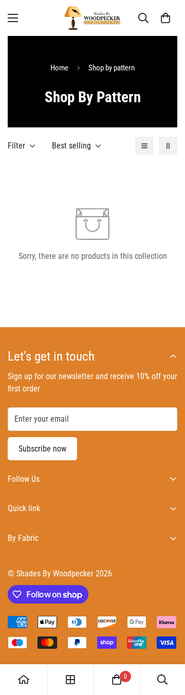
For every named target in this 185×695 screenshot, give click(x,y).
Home (59, 67)
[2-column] (168, 146)
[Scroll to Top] (166, 640)
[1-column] (144, 146)
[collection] (70, 679)
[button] (165, 18)
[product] (23, 679)
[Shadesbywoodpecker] (92, 18)
